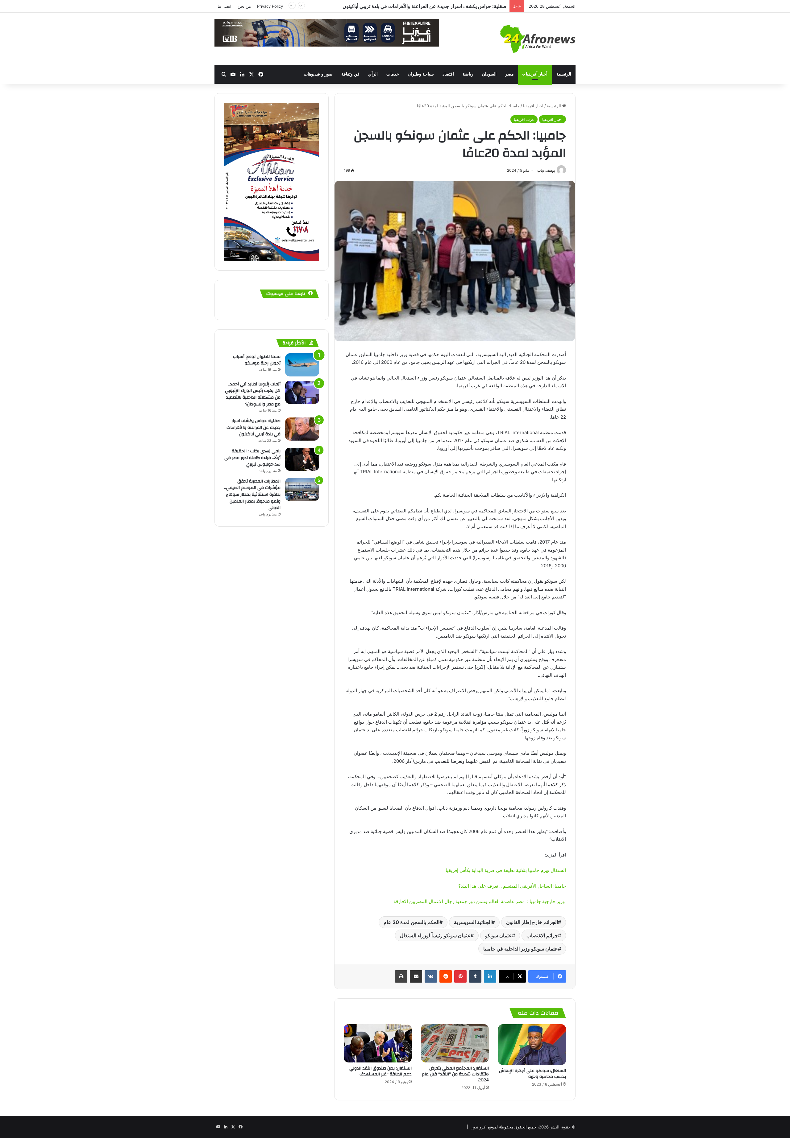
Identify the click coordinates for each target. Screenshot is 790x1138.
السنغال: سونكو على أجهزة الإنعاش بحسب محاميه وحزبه (532, 1074)
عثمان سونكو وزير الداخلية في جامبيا (520, 949)
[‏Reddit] (445, 976)
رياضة (468, 74)
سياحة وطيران (421, 74)
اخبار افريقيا (533, 105)
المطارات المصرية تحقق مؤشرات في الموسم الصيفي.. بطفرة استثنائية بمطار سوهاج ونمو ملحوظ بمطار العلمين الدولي (252, 494)
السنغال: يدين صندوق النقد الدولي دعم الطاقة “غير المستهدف (380, 1071)
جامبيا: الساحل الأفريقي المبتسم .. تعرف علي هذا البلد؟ (512, 886)
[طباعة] (401, 976)
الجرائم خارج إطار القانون (532, 922)
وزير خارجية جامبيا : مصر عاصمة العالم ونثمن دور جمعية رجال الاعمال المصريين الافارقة (479, 901)
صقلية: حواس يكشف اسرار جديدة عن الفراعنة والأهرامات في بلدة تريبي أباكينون (254, 427)
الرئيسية (563, 74)
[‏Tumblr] (475, 976)
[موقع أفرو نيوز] (538, 39)
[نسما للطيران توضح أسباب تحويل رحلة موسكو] (302, 364)
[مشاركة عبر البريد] (416, 976)
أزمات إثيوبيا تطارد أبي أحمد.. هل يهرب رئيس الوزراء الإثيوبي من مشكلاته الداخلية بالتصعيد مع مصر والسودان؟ (253, 394)
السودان (489, 74)
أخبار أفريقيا (536, 74)
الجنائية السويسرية (473, 922)
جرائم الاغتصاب (542, 935)
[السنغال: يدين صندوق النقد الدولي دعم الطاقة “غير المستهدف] (378, 1043)
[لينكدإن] (490, 976)
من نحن (244, 6)
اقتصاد (448, 74)
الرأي (373, 74)
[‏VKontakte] (431, 976)
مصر (509, 74)
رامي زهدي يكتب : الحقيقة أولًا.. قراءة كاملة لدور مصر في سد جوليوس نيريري (426, 6)
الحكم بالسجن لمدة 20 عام (411, 922)
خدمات (392, 74)
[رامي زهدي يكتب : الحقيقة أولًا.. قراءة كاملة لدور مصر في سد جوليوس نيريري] (302, 459)
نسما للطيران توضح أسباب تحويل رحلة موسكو (257, 360)
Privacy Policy (270, 6)
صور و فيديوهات (318, 74)
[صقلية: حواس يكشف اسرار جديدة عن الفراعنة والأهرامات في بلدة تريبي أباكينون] (302, 429)
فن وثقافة (350, 74)
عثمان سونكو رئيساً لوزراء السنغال (435, 935)
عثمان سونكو (498, 935)
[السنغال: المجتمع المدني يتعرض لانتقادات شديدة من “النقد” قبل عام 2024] (455, 1043)
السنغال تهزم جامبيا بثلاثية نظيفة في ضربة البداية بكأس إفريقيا (505, 870)
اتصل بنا (224, 6)
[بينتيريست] (460, 976)
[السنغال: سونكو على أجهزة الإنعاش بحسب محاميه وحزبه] (532, 1044)
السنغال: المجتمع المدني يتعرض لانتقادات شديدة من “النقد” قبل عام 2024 (455, 1074)
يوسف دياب (546, 170)
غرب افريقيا (524, 119)
